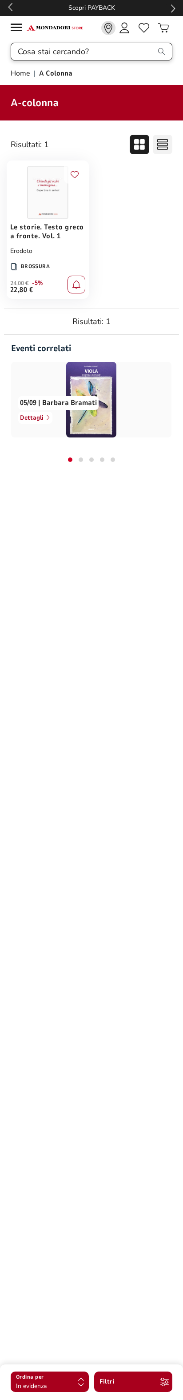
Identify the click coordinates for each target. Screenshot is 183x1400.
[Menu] (19, 28)
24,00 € (19, 283)
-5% (37, 283)
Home (21, 73)
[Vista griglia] (139, 144)
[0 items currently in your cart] (163, 28)
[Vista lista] (162, 144)
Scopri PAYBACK (91, 8)
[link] (108, 28)
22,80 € (21, 289)
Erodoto (21, 251)
